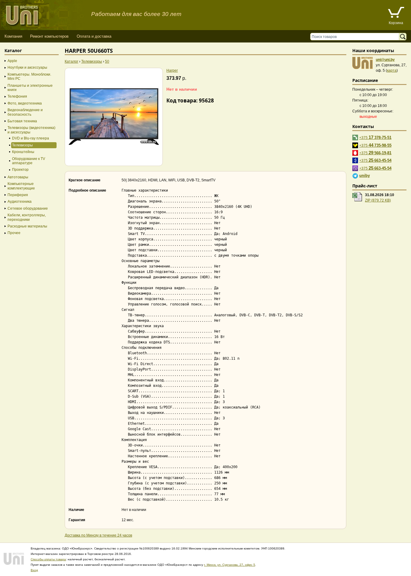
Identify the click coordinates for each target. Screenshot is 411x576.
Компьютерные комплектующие (21, 186)
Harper (172, 70)
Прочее (14, 233)
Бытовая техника (22, 121)
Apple (12, 61)
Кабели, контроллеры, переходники (27, 217)
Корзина (396, 23)
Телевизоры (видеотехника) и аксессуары (31, 130)
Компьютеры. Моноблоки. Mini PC (29, 76)
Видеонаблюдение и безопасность (25, 112)
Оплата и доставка (94, 36)
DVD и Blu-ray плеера (30, 138)
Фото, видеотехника (25, 103)
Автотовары (18, 177)
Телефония (17, 96)
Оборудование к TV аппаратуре (28, 161)
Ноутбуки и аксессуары (27, 67)
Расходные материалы (27, 226)
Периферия (18, 195)
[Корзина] (396, 13)
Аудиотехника (20, 201)
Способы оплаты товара (48, 559)
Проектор (20, 169)
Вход (34, 570)
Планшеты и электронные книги (30, 87)
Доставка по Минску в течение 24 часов (98, 535)
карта (392, 70)
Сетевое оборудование (28, 208)
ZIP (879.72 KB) (378, 200)
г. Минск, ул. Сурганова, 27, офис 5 (229, 564)
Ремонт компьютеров (49, 36)
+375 (375, 137)
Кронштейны (23, 152)
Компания (13, 36)
